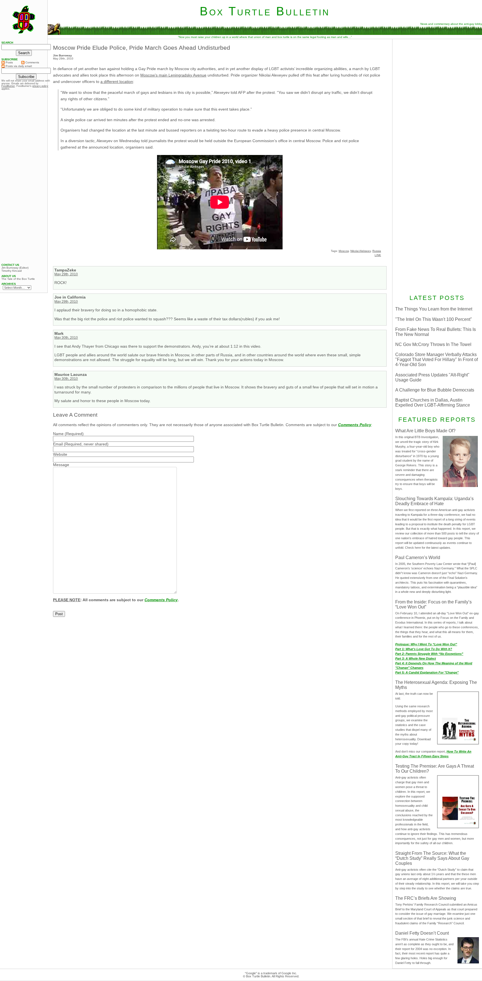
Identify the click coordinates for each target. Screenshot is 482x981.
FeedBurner (8, 86)
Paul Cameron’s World (417, 557)
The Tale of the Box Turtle (18, 279)
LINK (378, 255)
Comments (32, 62)
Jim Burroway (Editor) (14, 267)
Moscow (344, 250)
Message (61, 464)
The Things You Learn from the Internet (433, 309)
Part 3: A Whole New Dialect (415, 658)
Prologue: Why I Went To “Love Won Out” (426, 644)
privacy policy (40, 86)
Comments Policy (354, 425)
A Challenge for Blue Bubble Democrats (434, 390)
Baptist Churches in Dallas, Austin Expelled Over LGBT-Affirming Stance (432, 402)
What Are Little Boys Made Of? (425, 430)
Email (58, 444)
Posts (9, 62)
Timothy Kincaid (11, 270)
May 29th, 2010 (66, 274)
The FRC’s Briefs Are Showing (425, 898)
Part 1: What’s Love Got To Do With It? (423, 649)
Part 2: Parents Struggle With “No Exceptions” (429, 653)
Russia (376, 250)
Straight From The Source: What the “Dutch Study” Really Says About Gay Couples (432, 858)
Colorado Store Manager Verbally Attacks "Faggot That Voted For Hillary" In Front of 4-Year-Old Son (436, 359)
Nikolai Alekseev (360, 250)
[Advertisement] (437, 77)
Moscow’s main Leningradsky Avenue (173, 75)
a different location (116, 81)
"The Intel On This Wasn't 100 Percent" (433, 319)
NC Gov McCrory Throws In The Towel (433, 344)
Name (58, 433)
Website (60, 454)
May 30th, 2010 (66, 337)
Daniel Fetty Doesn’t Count (422, 933)
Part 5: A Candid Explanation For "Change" (427, 672)
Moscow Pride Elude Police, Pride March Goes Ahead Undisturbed (141, 47)
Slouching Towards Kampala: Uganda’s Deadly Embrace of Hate (434, 501)
